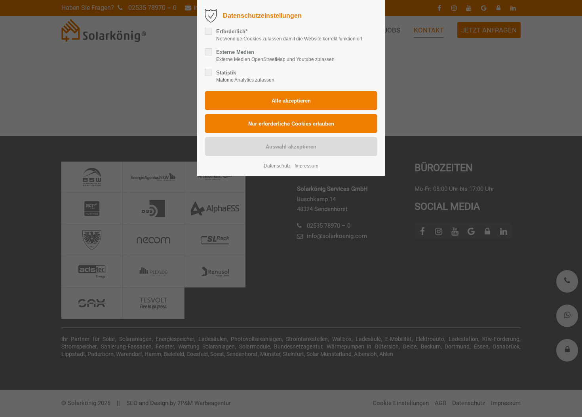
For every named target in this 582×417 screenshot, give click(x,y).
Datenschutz (277, 166)
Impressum (306, 166)
